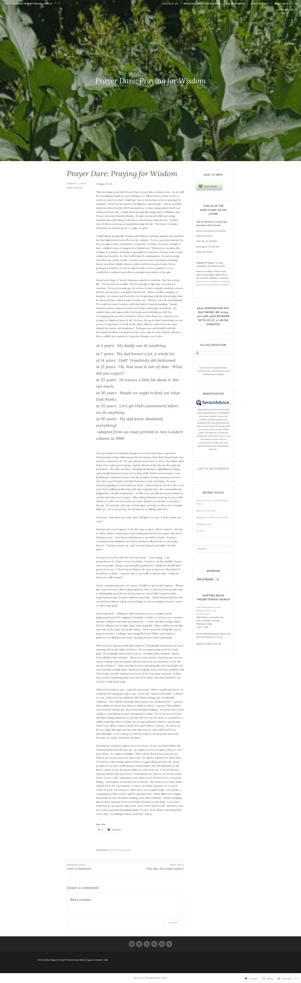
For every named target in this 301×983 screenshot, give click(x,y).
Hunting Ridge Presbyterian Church (28, 4)
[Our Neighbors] (162, 942)
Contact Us (170, 4)
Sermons (110, 850)
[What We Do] (154, 942)
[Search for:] (213, 549)
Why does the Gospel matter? (165, 867)
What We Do (282, 4)
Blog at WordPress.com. (150, 978)
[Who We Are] (147, 942)
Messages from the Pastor (202, 4)
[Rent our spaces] (169, 942)
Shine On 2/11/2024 (206, 510)
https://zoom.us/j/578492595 (211, 230)
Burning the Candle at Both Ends (212, 517)
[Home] (132, 942)
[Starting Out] (139, 942)
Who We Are (286, 9)
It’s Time (200, 531)
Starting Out (260, 4)
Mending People (204, 524)
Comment (173, 922)
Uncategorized (123, 850)
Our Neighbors (235, 4)
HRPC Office (75, 188)
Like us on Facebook (213, 468)
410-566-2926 (203, 614)
